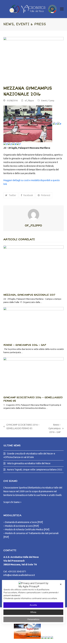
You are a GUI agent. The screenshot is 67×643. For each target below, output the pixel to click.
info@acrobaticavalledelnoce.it (19, 575)
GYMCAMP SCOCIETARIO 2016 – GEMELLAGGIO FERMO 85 (21, 426)
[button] (62, 9)
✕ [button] (61, 584)
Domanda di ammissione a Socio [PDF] (24, 522)
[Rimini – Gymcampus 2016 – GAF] (33, 323)
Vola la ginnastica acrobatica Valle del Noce (28, 463)
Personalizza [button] (33, 619)
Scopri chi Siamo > (12, 502)
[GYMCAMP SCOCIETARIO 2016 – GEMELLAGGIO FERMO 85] (33, 375)
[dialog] (33, 602)
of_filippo (29, 100)
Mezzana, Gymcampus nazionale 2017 (29, 294)
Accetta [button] (33, 605)
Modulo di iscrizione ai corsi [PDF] (22, 526)
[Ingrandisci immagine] (33, 59)
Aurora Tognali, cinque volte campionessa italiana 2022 (34, 469)
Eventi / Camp (47, 100)
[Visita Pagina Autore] (33, 214)
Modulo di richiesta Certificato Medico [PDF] (27, 529)
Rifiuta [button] (33, 612)
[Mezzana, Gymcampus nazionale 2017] (33, 268)
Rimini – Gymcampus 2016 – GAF (24, 344)
